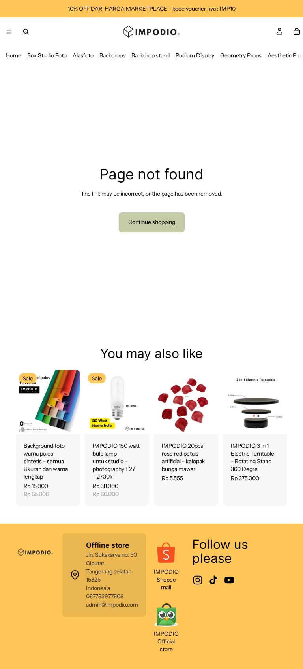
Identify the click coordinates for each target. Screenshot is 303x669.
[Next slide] (71, 402)
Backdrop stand (150, 55)
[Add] (137, 422)
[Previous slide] (24, 402)
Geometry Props (241, 55)
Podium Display (195, 55)
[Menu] (9, 32)
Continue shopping (151, 222)
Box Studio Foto (47, 55)
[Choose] (68, 422)
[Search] (26, 31)
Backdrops (112, 55)
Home (13, 55)
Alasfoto (83, 55)
